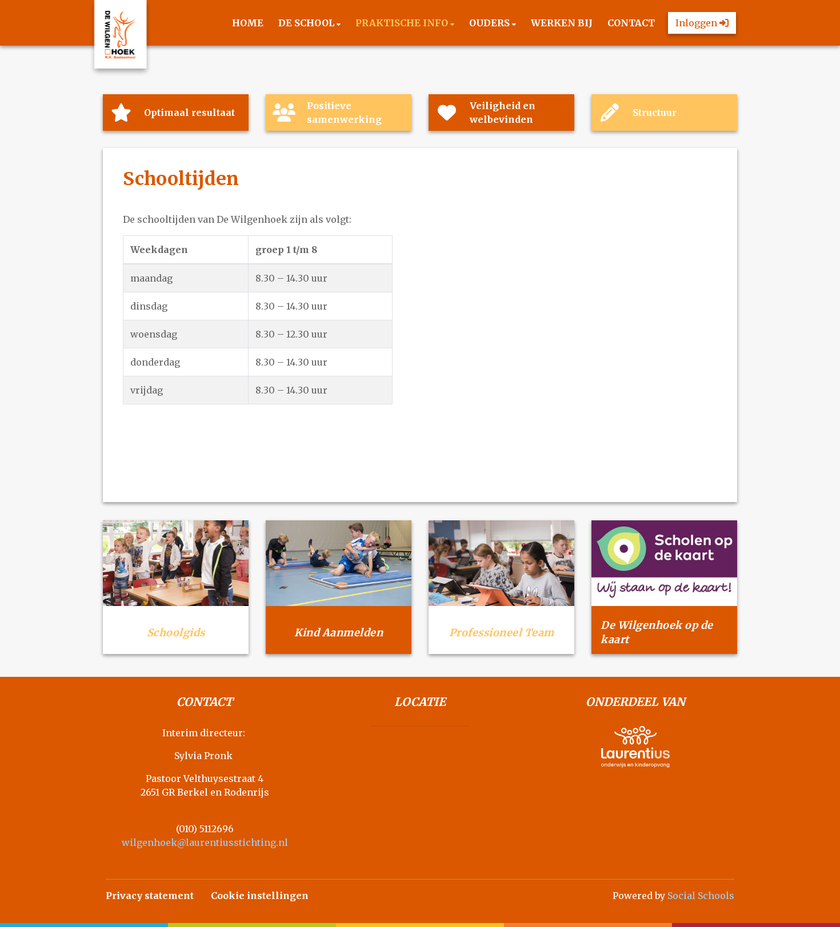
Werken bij (562, 23)
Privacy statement (150, 895)
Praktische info (402, 23)
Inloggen (697, 23)
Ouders (490, 23)
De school (307, 23)
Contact (631, 23)
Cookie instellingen (260, 895)
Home (247, 23)
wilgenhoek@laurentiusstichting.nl (205, 842)
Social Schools (700, 895)
